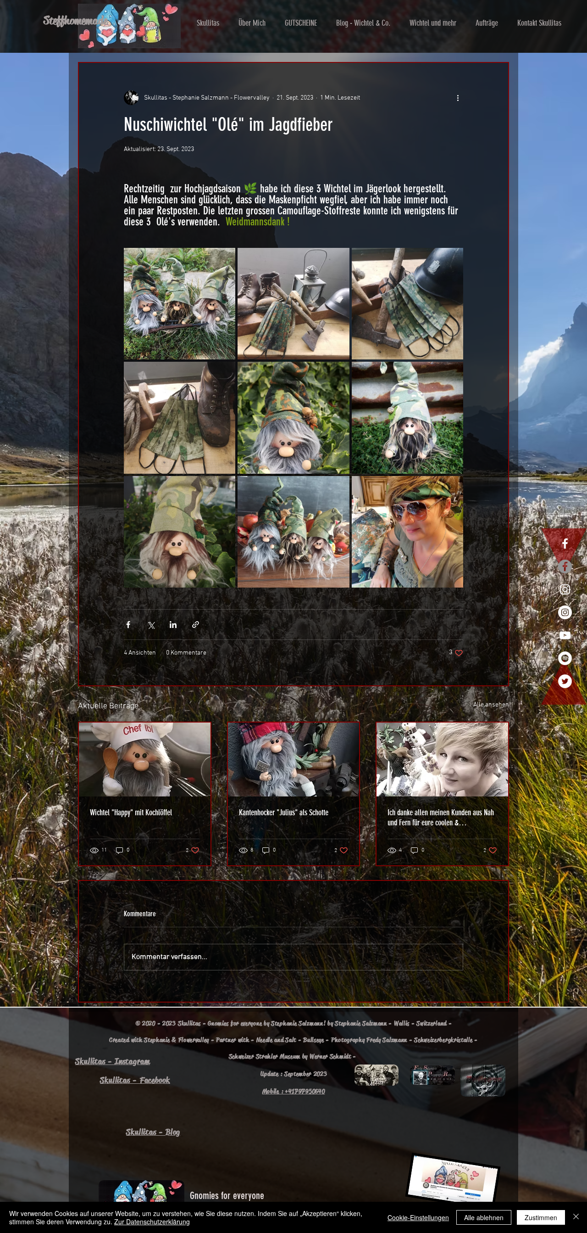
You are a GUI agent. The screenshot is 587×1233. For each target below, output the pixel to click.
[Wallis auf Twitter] (565, 681)
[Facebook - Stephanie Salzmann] (565, 566)
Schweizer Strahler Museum (265, 1056)
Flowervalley (193, 1040)
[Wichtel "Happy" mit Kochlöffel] (144, 759)
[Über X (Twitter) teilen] (150, 624)
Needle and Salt (276, 1040)
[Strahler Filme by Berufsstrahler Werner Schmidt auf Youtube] (565, 635)
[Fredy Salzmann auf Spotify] (565, 658)
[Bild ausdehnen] (179, 303)
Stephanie (157, 1040)
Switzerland (431, 1023)
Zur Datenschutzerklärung (152, 1221)
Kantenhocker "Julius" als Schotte (283, 812)
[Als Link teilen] (195, 624)
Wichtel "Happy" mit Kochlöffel (131, 812)
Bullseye (313, 1040)
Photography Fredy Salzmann (369, 1040)
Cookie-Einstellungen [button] (418, 1217)
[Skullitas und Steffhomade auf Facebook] (565, 543)
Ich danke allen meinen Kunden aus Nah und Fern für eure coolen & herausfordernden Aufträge (441, 817)
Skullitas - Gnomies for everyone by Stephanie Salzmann (250, 1023)
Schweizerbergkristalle (443, 1040)
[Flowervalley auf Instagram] (565, 612)
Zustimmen (541, 1217)
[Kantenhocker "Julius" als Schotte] (294, 759)
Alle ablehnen (484, 1217)
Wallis (402, 1023)
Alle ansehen (491, 705)
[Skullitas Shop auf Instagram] (565, 589)
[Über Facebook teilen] (128, 624)
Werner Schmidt (330, 1056)
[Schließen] (575, 1217)
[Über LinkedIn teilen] (173, 624)
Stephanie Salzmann (361, 1023)
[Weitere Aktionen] (457, 97)
